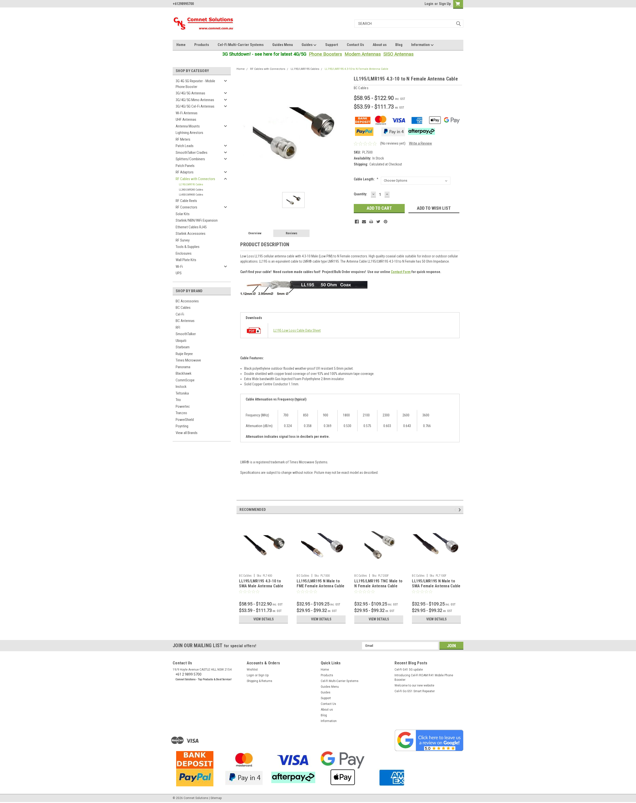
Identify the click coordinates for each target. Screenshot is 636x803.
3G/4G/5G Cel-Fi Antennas (195, 106)
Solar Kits (183, 214)
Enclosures (184, 253)
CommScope (185, 380)
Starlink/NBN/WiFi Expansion (197, 220)
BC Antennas (185, 321)
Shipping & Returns (259, 681)
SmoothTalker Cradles (191, 152)
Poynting (182, 426)
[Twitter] (378, 222)
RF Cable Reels (186, 201)
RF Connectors (186, 207)
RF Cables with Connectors (195, 179)
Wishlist (252, 669)
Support (331, 44)
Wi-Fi (179, 266)
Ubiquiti (181, 340)
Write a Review (420, 143)
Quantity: (360, 194)
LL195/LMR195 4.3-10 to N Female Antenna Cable (356, 69)
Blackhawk (184, 373)
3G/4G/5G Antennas (190, 93)
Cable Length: (366, 179)
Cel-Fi (180, 314)
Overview (254, 233)
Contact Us (355, 44)
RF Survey (183, 240)
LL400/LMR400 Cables (191, 194)
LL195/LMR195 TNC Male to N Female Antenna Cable (378, 583)
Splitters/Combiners (190, 159)
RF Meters (183, 139)
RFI (178, 327)
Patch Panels (185, 165)
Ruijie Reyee (184, 354)
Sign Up (445, 4)
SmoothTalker (186, 334)
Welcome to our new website (414, 685)
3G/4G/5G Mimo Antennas (195, 100)
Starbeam (183, 347)
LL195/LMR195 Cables (191, 184)
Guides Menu (282, 44)
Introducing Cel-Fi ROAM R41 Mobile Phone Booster (424, 678)
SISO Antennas (398, 54)
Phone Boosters (325, 54)
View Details (263, 619)
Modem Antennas (363, 54)
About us (380, 44)
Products (201, 44)
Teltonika (182, 393)
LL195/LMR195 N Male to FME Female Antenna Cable (320, 583)
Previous (456, 510)
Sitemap (216, 798)
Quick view (263, 568)
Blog (398, 44)
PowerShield (185, 419)
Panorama (183, 367)
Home (181, 44)
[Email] (364, 222)
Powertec (183, 406)
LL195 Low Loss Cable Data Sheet (297, 330)
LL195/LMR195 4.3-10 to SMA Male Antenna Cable (261, 583)
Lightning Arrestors (189, 132)
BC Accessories (187, 301)
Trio (178, 400)
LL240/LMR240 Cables (191, 189)
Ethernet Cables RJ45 (191, 227)
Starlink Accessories (190, 233)
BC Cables (183, 307)
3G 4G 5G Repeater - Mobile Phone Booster (195, 84)
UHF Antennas (186, 119)
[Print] (371, 222)
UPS (179, 273)
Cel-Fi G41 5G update (409, 669)
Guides (307, 44)
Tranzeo (181, 413)
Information (421, 44)
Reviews (291, 233)
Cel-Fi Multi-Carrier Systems (241, 44)
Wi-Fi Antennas (187, 113)
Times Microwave (188, 360)
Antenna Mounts (188, 126)
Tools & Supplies (187, 246)
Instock (181, 386)
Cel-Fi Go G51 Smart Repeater (415, 691)
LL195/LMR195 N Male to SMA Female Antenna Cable (436, 583)
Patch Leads (185, 146)
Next (460, 510)
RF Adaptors (185, 172)
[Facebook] (357, 222)
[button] (429, 740)
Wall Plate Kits (186, 260)
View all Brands (187, 433)
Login (429, 4)
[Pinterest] (386, 222)
